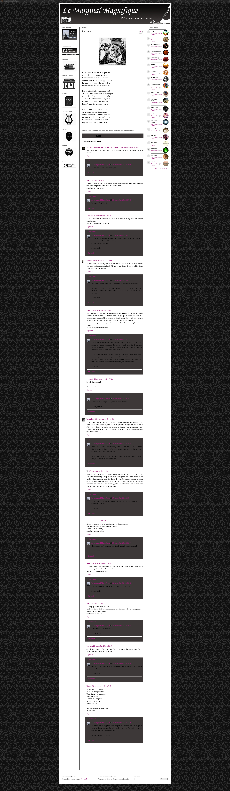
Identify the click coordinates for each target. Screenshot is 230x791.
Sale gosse (154, 155)
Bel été (153, 162)
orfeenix (89, 260)
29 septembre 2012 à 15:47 (99, 603)
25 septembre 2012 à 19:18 (102, 260)
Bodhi (152, 38)
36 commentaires (155, 46)
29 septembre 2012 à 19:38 (121, 663)
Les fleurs (153, 114)
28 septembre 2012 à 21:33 (121, 583)
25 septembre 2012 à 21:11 (103, 310)
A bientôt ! (84, 779)
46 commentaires (155, 130)
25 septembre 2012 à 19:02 (102, 216)
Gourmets (154, 135)
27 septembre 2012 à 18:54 (121, 498)
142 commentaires (155, 33)
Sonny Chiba (154, 129)
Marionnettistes (155, 44)
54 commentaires (155, 73)
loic (88, 180)
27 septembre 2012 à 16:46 (99, 521)
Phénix (153, 31)
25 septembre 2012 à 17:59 (121, 200)
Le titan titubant (155, 92)
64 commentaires (155, 137)
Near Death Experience (154, 121)
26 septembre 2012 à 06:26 (103, 379)
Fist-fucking (154, 142)
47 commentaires (155, 124)
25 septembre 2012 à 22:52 (121, 339)
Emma (89, 686)
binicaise (90, 216)
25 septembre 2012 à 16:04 (128, 147)
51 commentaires (155, 59)
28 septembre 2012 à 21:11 (103, 563)
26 (141, 32)
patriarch (90, 379)
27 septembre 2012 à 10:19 (98, 471)
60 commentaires (155, 79)
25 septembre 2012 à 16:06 (121, 165)
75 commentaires (155, 150)
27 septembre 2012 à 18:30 (121, 543)
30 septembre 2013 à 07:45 (101, 686)
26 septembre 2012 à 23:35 (121, 443)
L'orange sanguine (156, 51)
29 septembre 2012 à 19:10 (102, 646)
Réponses (92, 161)
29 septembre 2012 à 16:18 (121, 626)
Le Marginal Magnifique (100, 165)
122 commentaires (155, 40)
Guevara (153, 71)
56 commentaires (155, 102)
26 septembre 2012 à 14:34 (121, 399)
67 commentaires (155, 164)
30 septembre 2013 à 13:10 (121, 723)
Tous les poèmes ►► (161, 168)
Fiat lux (153, 64)
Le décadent (154, 107)
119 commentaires (155, 144)
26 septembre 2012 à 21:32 (104, 419)
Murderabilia (154, 77)
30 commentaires (155, 53)
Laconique (90, 419)
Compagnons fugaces (154, 99)
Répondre (90, 156)
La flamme (154, 148)
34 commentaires (155, 94)
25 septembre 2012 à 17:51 (99, 180)
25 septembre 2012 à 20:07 (121, 280)
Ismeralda (90, 310)
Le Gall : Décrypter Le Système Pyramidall (102, 147)
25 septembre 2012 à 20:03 (121, 235)
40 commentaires (155, 116)
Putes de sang (155, 57)
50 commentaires (155, 157)
